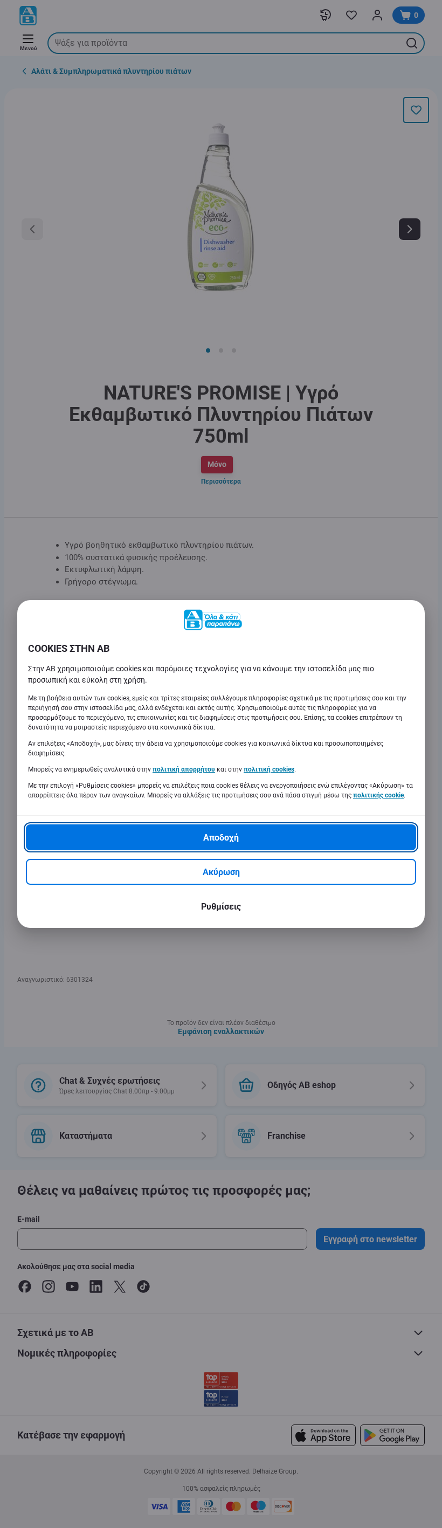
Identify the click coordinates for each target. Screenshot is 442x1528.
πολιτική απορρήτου (184, 769)
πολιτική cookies (269, 769)
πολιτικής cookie (378, 795)
